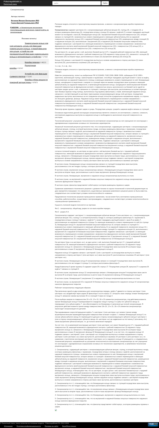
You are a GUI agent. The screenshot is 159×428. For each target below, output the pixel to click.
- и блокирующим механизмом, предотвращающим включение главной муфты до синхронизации (29, 30)
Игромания (8, 426)
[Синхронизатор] (56, 410)
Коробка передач (32, 62)
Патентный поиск (10, 4)
